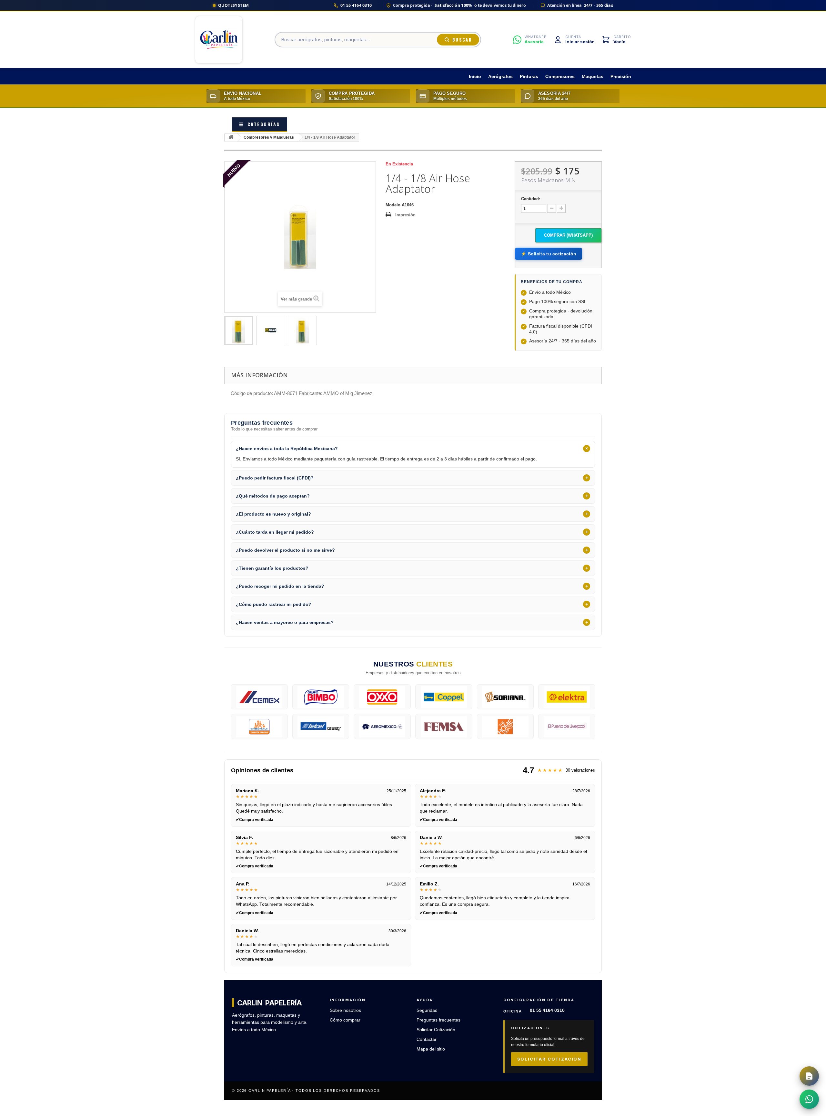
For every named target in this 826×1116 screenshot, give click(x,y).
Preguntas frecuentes (438, 1020)
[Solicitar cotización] (809, 1076)
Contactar (427, 1039)
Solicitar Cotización (436, 1029)
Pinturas (529, 76)
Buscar (462, 39)
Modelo (393, 204)
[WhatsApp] (809, 1099)
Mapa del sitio (431, 1049)
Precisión (620, 76)
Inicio (475, 76)
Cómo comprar (345, 1020)
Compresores (560, 76)
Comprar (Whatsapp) (568, 235)
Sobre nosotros (345, 1010)
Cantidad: (530, 198)
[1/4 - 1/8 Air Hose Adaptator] (239, 330)
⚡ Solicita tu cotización (548, 253)
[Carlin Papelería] (219, 40)
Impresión (405, 214)
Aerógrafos (500, 76)
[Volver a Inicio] (231, 137)
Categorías (259, 124)
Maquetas (592, 76)
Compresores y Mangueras (269, 137)
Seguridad (427, 1010)
